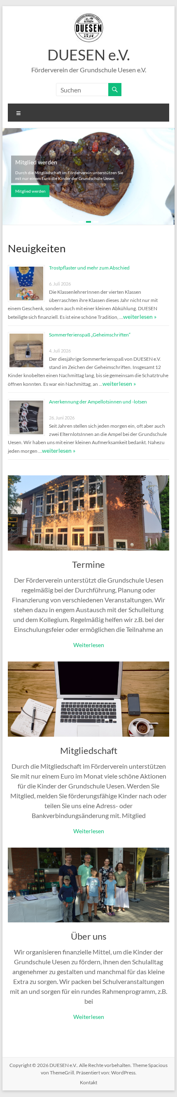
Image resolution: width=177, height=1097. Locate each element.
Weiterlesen (88, 644)
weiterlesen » (139, 316)
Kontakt (88, 1082)
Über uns (89, 936)
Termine (88, 564)
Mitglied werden (30, 191)
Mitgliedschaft (88, 750)
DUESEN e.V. (88, 55)
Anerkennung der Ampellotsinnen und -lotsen (98, 402)
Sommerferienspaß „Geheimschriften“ (89, 335)
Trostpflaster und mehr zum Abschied (89, 268)
